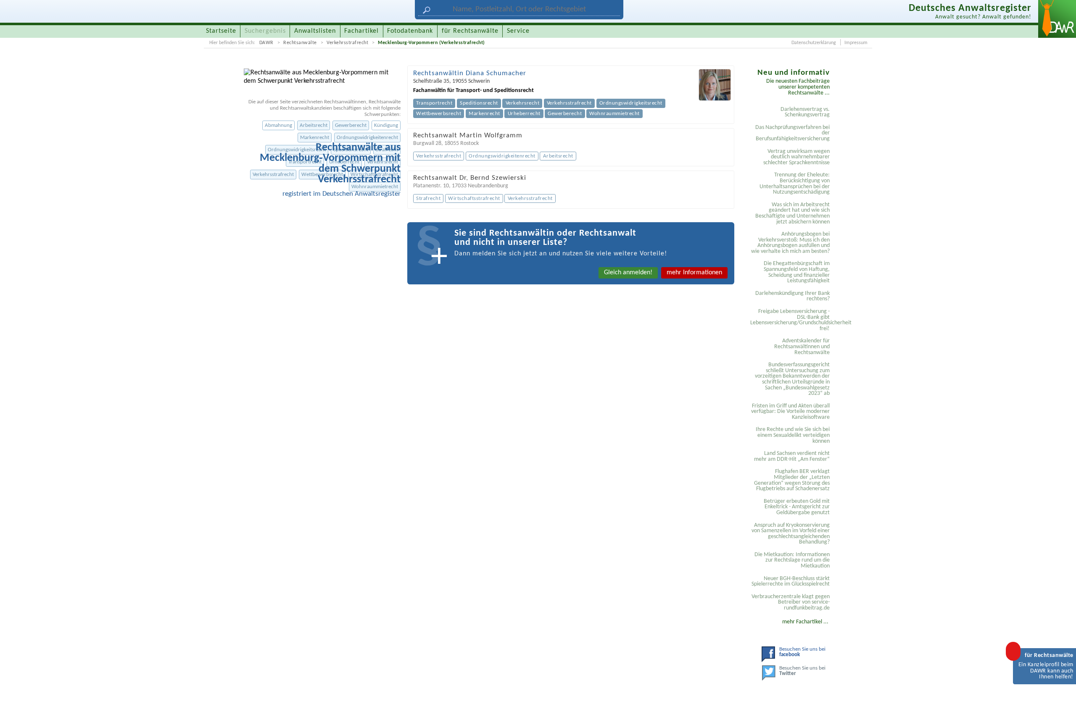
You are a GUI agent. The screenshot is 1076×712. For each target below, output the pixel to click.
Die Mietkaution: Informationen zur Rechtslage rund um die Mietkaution (792, 560)
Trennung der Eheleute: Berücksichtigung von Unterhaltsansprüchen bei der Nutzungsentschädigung (795, 183)
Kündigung (386, 125)
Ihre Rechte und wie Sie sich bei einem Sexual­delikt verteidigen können (793, 435)
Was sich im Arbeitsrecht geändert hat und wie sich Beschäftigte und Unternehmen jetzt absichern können (792, 213)
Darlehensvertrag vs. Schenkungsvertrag (805, 112)
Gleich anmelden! (628, 272)
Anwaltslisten (315, 31)
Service (518, 31)
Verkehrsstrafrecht (347, 42)
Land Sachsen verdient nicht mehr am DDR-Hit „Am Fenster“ (792, 456)
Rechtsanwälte (300, 42)
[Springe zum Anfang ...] (1060, 696)
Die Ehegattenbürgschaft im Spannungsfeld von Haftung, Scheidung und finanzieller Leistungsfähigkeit (797, 272)
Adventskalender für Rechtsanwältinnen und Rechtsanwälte (802, 346)
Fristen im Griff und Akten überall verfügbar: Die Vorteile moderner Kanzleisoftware (790, 411)
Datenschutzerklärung (813, 42)
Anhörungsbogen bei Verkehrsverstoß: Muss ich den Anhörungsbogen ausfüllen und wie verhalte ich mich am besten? (790, 242)
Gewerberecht (351, 125)
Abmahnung (278, 125)
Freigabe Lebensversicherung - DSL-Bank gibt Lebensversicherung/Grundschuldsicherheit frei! (791, 320)
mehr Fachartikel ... (805, 622)
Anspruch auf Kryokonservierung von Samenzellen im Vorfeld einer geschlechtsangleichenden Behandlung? (791, 534)
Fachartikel (361, 31)
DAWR (266, 42)
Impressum (856, 42)
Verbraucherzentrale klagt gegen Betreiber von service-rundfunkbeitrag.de (791, 602)
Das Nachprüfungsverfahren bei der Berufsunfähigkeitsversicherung (792, 133)
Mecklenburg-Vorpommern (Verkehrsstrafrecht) (431, 42)
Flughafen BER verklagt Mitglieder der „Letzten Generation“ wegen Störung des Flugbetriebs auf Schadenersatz (792, 480)
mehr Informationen (694, 272)
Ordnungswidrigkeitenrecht (367, 137)
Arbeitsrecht (313, 125)
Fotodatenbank (410, 31)
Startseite (221, 31)
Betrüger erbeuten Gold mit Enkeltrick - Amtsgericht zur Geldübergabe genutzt (797, 507)
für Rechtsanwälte (470, 31)
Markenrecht (314, 137)
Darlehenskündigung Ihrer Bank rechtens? (792, 296)
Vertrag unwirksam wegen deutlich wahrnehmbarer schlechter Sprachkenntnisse (796, 157)
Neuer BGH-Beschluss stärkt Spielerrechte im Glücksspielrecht (791, 581)
